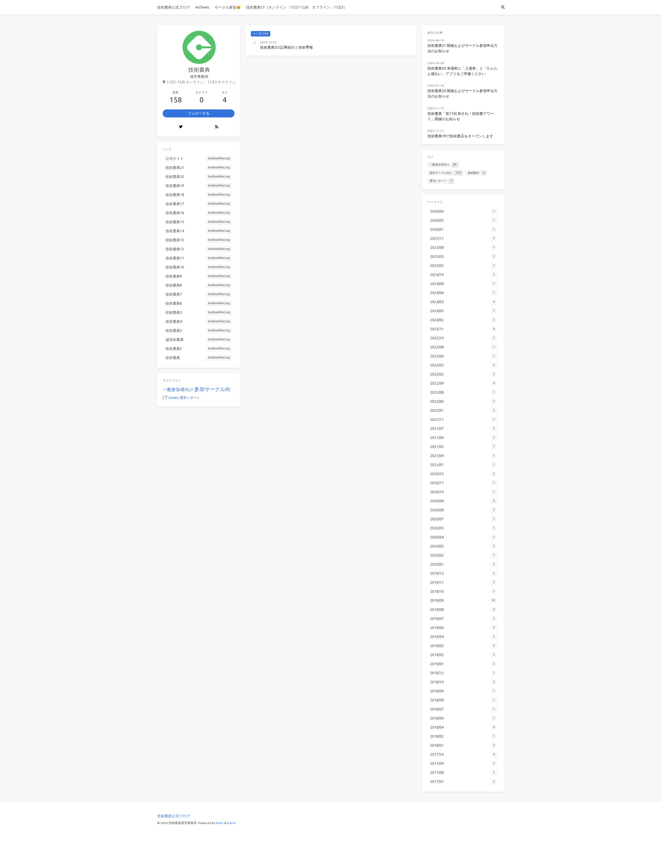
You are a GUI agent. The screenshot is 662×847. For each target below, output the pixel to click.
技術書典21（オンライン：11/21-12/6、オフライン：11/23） (296, 7)
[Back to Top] (430, 836)
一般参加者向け (178, 389)
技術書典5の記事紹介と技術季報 (286, 47)
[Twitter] (181, 127)
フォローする (198, 113)
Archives (202, 7)
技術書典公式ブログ (173, 7)
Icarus (231, 822)
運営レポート (190, 398)
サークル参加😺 (228, 7)
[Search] (503, 7)
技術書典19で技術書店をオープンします (460, 136)
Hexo (219, 822)
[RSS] (217, 127)
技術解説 (174, 397)
